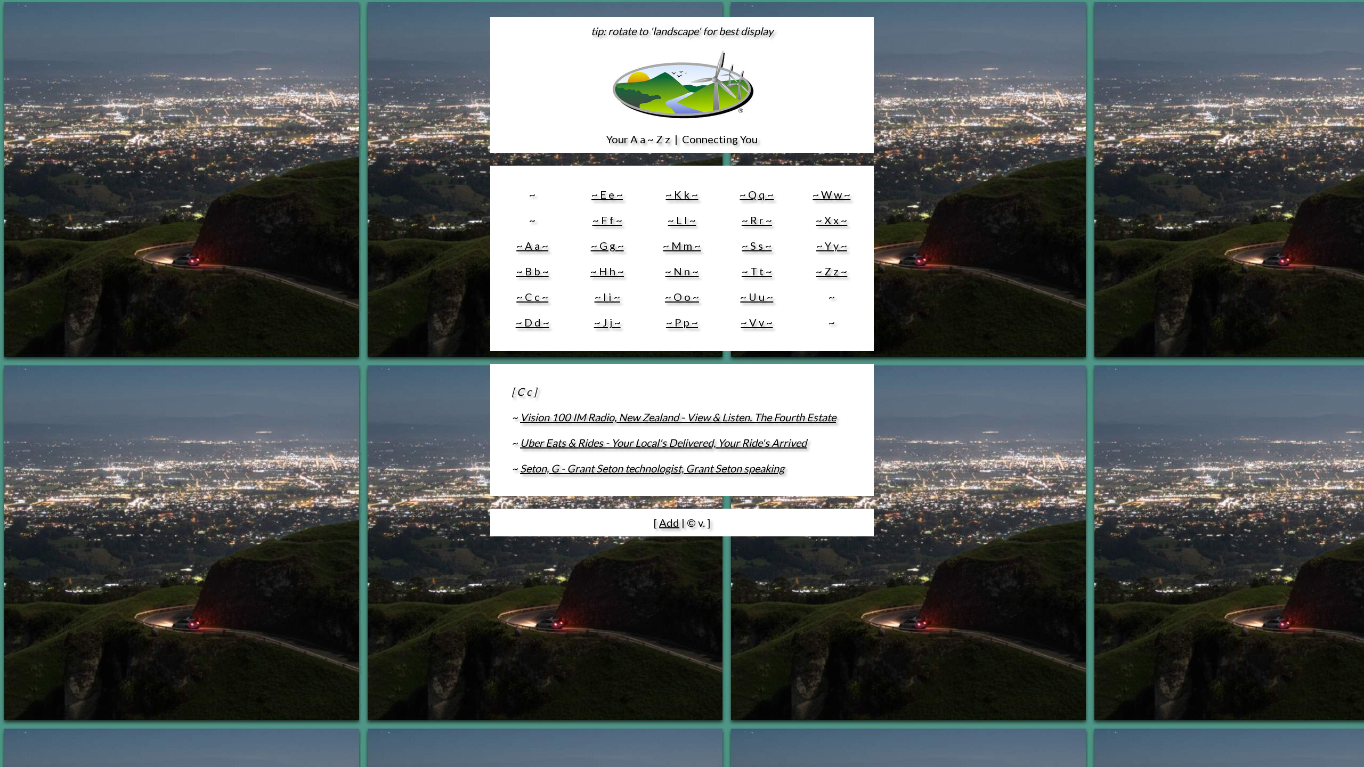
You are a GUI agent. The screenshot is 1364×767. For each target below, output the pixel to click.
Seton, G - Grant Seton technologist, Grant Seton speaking (652, 468)
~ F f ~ (607, 220)
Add (669, 522)
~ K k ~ (681, 194)
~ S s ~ (757, 245)
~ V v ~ (757, 322)
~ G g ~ (607, 245)
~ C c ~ (532, 296)
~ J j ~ (607, 322)
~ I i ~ (607, 296)
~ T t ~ (757, 271)
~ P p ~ (682, 322)
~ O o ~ (682, 296)
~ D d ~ (532, 322)
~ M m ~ (682, 245)
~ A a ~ (532, 245)
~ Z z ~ (831, 271)
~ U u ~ (756, 296)
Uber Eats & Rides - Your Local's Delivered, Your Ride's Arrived (663, 442)
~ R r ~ (757, 220)
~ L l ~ (682, 220)
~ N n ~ (682, 271)
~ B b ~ (532, 271)
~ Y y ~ (831, 245)
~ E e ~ (607, 194)
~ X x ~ (831, 220)
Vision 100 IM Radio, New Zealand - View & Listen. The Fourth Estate (678, 417)
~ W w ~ (831, 194)
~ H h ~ (607, 271)
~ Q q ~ (757, 194)
